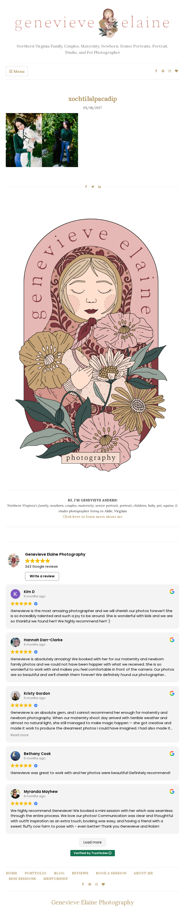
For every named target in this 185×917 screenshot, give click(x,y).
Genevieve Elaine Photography (92, 902)
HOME (11, 873)
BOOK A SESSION (111, 873)
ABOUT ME (143, 873)
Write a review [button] (42, 576)
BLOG (59, 873)
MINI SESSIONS (22, 879)
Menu (19, 71)
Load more (93, 842)
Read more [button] (20, 735)
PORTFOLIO (35, 873)
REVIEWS (80, 873)
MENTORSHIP (55, 879)
